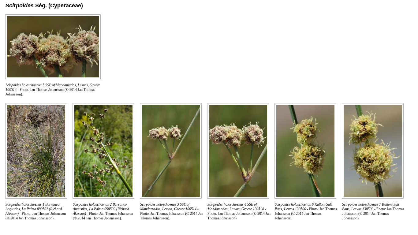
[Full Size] (53, 77)
